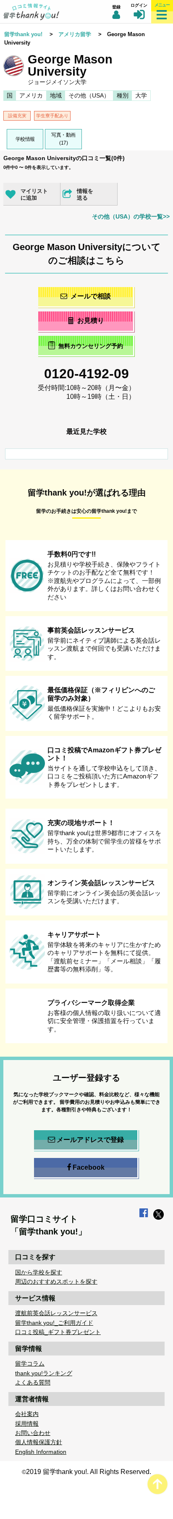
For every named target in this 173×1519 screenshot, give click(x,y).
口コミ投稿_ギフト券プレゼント (58, 1332)
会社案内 (27, 1414)
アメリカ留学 (74, 34)
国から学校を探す (38, 1272)
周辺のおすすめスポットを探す (56, 1281)
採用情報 (27, 1423)
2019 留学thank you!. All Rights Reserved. (88, 1471)
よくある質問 (32, 1382)
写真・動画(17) (63, 139)
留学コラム (30, 1363)
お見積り (90, 320)
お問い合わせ (32, 1432)
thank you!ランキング (43, 1373)
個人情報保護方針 (38, 1442)
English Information (40, 1451)
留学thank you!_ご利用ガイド (54, 1322)
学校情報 (25, 139)
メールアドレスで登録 (90, 1139)
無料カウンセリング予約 (90, 346)
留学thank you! (23, 34)
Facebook (89, 1167)
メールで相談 (91, 296)
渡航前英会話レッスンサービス (56, 1313)
